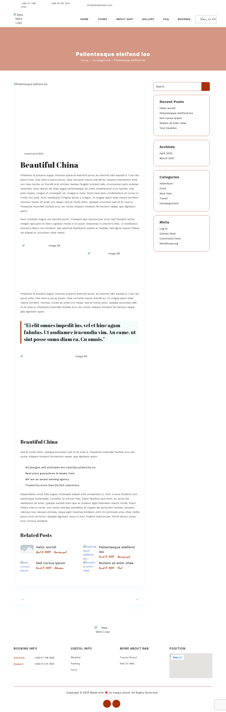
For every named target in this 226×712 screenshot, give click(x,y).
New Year (165, 193)
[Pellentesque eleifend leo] (89, 553)
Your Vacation (168, 128)
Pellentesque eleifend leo (176, 113)
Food (119, 568)
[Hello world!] (27, 549)
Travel (163, 198)
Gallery (148, 19)
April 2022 (165, 153)
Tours (102, 19)
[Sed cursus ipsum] (27, 567)
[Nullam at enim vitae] (89, 567)
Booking (184, 19)
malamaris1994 (34, 153)
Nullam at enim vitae (116, 563)
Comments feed (170, 238)
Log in (163, 228)
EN (212, 19)
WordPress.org (168, 243)
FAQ (166, 19)
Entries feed (167, 233)
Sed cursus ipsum (50, 563)
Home (84, 19)
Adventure (59, 568)
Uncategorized (32, 140)
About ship (124, 19)
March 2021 (166, 158)
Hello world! (46, 547)
